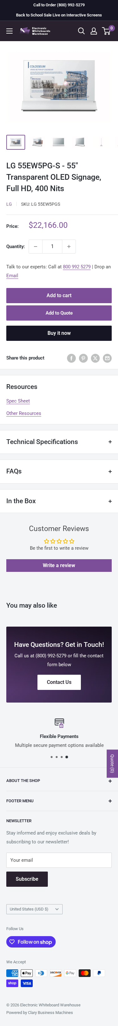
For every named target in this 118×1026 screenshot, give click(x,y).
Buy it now (59, 333)
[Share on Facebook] (71, 358)
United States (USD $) (29, 909)
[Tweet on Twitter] (95, 358)
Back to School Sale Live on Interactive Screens (59, 15)
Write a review (59, 565)
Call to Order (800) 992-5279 (59, 5)
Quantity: (15, 246)
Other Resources (23, 413)
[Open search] (81, 31)
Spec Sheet (18, 401)
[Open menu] (9, 31)
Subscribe (27, 879)
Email (12, 275)
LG (9, 204)
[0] (106, 31)
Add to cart (59, 295)
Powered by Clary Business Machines (39, 1012)
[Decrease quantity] (35, 246)
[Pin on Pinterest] (83, 358)
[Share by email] (107, 358)
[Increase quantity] (69, 246)
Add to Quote (59, 313)
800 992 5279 (77, 267)
